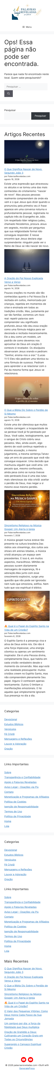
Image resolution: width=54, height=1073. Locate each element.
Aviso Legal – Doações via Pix (21, 787)
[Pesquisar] (8, 93)
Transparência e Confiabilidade (22, 777)
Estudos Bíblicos (13, 724)
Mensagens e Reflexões (18, 739)
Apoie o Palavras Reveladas (20, 782)
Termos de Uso (13, 811)
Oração (8, 748)
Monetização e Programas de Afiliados (26, 796)
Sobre (7, 772)
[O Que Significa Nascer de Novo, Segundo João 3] (27, 152)
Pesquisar (10, 110)
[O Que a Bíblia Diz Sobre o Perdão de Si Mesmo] (27, 391)
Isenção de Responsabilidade (21, 806)
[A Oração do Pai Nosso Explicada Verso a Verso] (27, 261)
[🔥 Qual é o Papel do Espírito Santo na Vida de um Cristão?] (27, 606)
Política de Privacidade (17, 816)
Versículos (10, 729)
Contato (9, 792)
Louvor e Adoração (15, 743)
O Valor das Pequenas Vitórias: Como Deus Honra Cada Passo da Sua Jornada (26, 1015)
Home (7, 821)
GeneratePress (27, 1068)
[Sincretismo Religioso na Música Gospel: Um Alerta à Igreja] (27, 505)
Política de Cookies (15, 801)
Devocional (10, 719)
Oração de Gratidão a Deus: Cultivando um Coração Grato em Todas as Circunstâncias (23, 1036)
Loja (6, 826)
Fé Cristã (9, 734)
